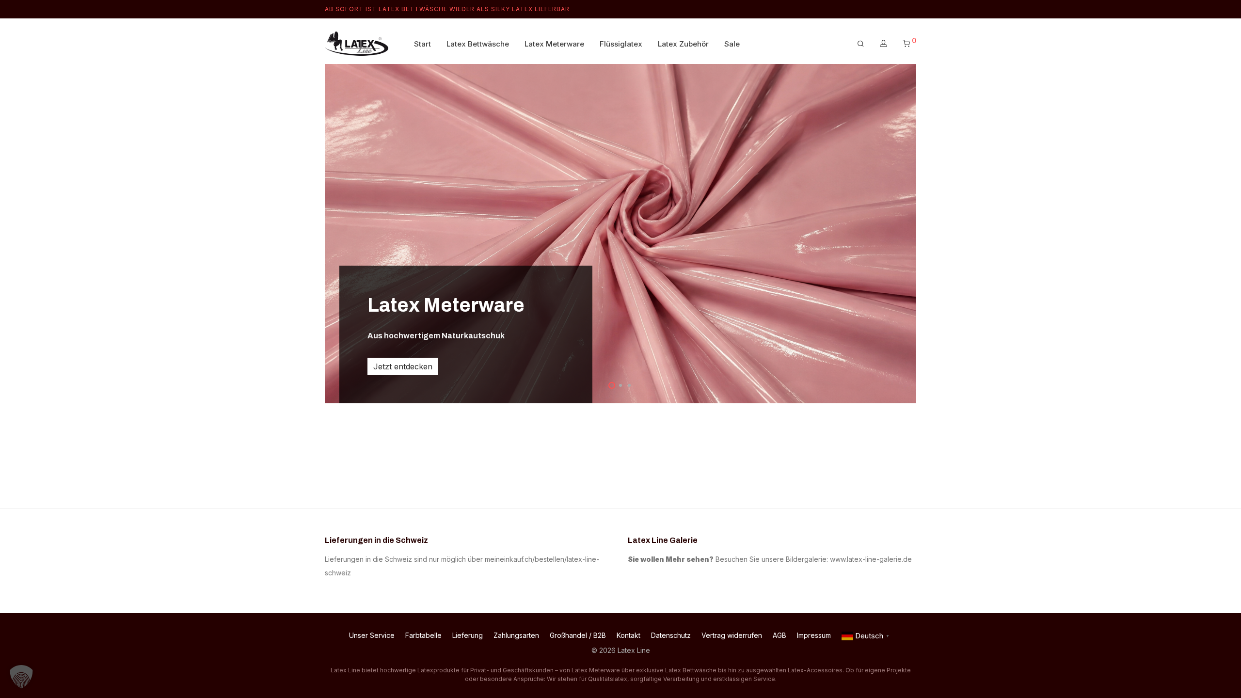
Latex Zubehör (683, 43)
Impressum (814, 635)
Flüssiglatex (621, 43)
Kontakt (628, 635)
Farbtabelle (423, 635)
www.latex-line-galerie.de (871, 559)
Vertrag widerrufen (731, 635)
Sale (732, 43)
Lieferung (467, 635)
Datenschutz (671, 635)
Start (422, 43)
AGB (779, 635)
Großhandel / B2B (578, 635)
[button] (21, 676)
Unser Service (372, 635)
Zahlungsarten (516, 635)
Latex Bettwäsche (477, 43)
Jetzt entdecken (402, 366)
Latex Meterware (554, 43)
